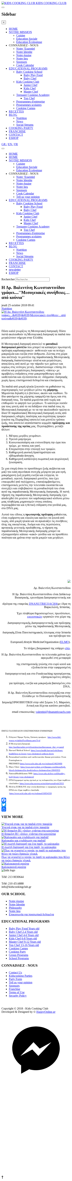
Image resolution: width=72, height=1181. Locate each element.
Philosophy (15, 907)
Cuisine (20, 35)
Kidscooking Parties (20, 975)
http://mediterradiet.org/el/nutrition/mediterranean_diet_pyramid (36, 747)
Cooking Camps (25, 108)
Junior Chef (30, 85)
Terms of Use (17, 992)
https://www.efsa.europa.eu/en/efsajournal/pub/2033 (42, 783)
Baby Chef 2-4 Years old (23, 931)
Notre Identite (24, 51)
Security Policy (18, 995)
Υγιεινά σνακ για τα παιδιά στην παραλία (25, 827)
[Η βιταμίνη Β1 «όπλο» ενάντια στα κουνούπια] (30, 830)
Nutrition (21, 118)
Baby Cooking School (29, 71)
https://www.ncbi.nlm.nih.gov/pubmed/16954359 (30, 793)
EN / (10, 144)
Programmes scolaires (29, 104)
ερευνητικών (34, 616)
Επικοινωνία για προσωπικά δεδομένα (31, 914)
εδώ (67, 648)
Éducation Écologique (29, 42)
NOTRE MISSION (20, 32)
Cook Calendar (25, 65)
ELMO (64, 642)
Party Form (15, 979)
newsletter (15, 269)
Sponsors (21, 61)
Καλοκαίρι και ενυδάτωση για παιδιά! (23, 840)
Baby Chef (30, 78)
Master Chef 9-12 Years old (25, 941)
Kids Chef (30, 88)
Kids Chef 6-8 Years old (23, 938)
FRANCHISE (17, 131)
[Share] (36, 809)
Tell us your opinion (28, 196)
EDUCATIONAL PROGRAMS (28, 68)
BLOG (13, 114)
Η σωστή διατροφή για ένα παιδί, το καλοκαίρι (28, 847)
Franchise (14, 989)
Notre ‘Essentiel (25, 48)
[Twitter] (36, 804)
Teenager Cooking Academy (33, 95)
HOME (13, 28)
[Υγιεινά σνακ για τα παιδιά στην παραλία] (26, 824)
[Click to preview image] (36, 318)
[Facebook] (36, 800)
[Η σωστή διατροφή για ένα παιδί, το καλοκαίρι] (30, 843)
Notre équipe (23, 55)
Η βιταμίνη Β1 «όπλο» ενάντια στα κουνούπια (28, 833)
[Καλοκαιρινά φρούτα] (15, 863)
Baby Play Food (33, 75)
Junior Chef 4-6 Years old (24, 935)
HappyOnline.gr (45, 1011)
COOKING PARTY (21, 128)
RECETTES (16, 111)
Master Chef (31, 91)
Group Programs (18, 955)
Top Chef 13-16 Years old (24, 945)
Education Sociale (26, 38)
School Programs (19, 958)
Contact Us (15, 972)
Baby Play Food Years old (24, 928)
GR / (4, 144)
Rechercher (8, 279)
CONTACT (16, 134)
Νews (19, 121)
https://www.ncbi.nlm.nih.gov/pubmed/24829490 (41, 764)
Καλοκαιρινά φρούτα (13, 867)
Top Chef (29, 98)
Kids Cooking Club (27, 81)
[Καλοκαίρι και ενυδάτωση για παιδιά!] (25, 837)
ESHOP (13, 138)
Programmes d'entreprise (30, 101)
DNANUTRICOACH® (43, 603)
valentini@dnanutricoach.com (53, 711)
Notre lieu (22, 58)
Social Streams (24, 124)
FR (16, 144)
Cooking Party (17, 951)
